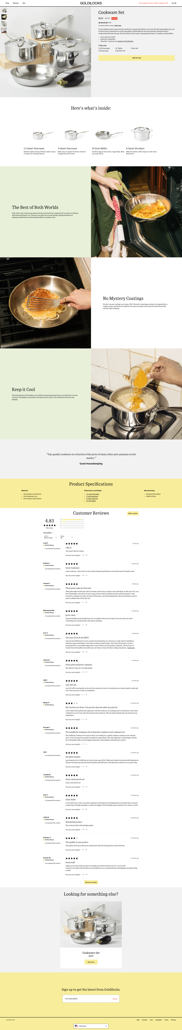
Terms (166, 1020)
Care (151, 1020)
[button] (104, 23)
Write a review (132, 513)
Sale (138, 1020)
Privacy (173, 1020)
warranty (15, 3)
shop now (91, 962)
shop (7, 3)
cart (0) (174, 3)
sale (24, 3)
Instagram (158, 1020)
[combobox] (91, 1026)
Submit (115, 999)
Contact (144, 1020)
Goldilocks (9, 1019)
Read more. (118, 25)
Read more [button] (131, 648)
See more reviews (91, 882)
